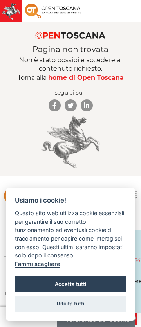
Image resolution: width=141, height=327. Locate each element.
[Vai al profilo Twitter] (71, 105)
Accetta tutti (70, 284)
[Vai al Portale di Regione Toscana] (12, 11)
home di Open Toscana (86, 77)
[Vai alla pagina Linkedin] (87, 105)
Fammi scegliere (37, 264)
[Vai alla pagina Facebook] (55, 105)
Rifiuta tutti (70, 303)
